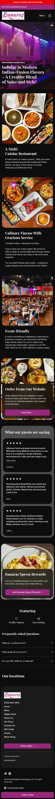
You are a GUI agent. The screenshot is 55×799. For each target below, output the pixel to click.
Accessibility (9, 757)
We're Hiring (9, 734)
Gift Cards (9, 726)
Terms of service (11, 753)
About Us (8, 715)
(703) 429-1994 (11, 700)
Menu (42, 15)
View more (11, 460)
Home (7, 703)
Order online (26, 795)
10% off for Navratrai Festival (14, 7)
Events (7, 730)
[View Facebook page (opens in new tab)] (5, 770)
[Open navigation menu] (49, 15)
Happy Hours (10, 711)
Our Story (9, 719)
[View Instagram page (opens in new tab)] (9, 770)
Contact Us (9, 722)
